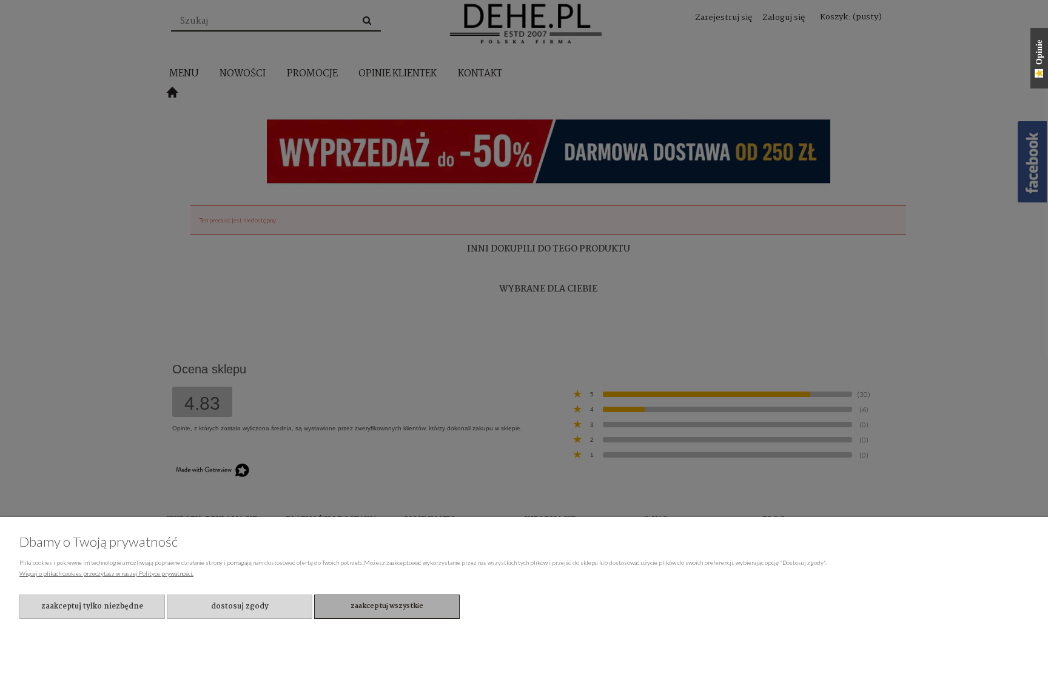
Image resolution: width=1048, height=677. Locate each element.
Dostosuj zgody (240, 606)
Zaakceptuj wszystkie (387, 606)
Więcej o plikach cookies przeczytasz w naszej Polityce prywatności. (106, 573)
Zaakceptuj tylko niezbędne (92, 606)
